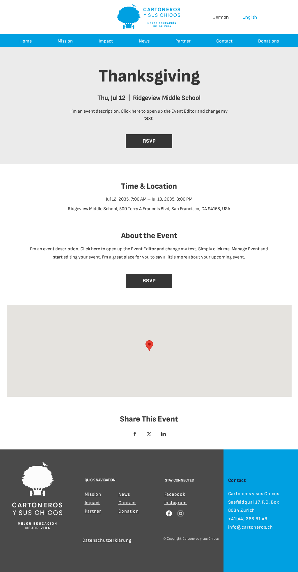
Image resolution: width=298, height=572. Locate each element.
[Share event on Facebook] (135, 434)
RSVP (149, 141)
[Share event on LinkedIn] (163, 434)
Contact (127, 503)
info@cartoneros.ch (250, 527)
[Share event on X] (149, 434)
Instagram (175, 503)
